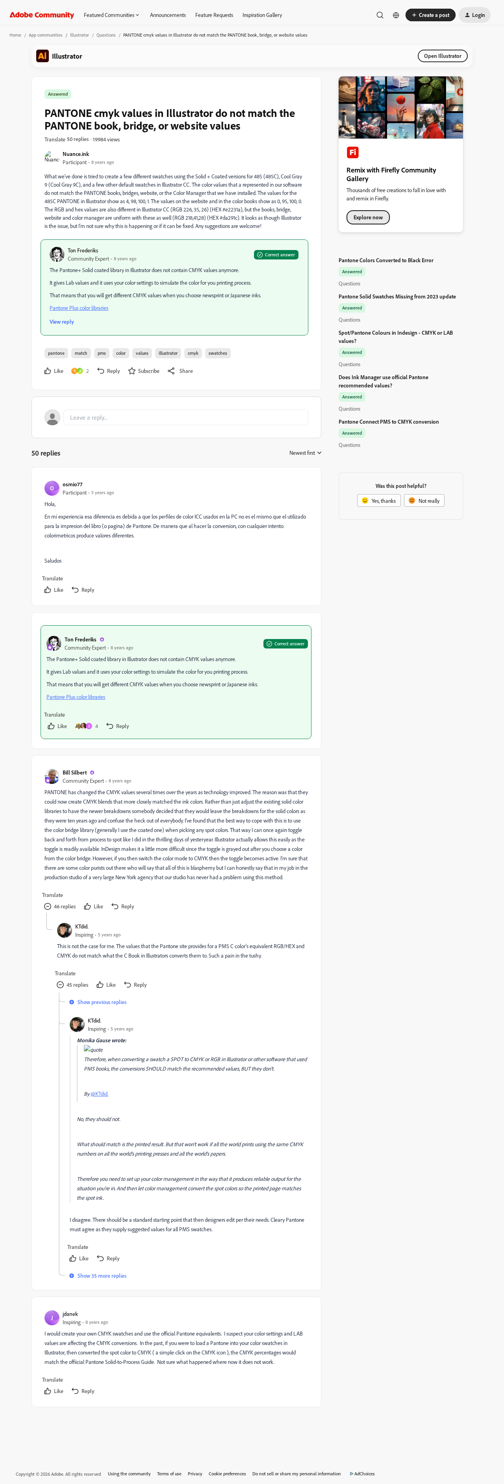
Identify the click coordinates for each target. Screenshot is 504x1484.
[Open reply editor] (176, 417)
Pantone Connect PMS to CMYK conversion (389, 421)
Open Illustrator (442, 55)
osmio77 (72, 484)
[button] (431, 15)
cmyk (193, 353)
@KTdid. (99, 1093)
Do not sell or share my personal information (296, 1474)
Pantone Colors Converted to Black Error (386, 260)
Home (15, 35)
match (81, 353)
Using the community (129, 1474)
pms (102, 353)
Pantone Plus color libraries (79, 307)
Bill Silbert (75, 772)
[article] (176, 538)
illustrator (168, 353)
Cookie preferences (227, 1474)
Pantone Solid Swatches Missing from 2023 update (397, 296)
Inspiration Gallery (262, 14)
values (142, 353)
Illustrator (79, 35)
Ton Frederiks (83, 250)
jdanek (70, 1313)
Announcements (168, 14)
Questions (106, 35)
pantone (56, 353)
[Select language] (396, 15)
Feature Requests (214, 14)
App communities (46, 35)
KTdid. (82, 926)
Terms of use (169, 1474)
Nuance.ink (76, 153)
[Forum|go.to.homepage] (41, 15)
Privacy (195, 1474)
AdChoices (364, 1474)
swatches (218, 353)
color (121, 353)
